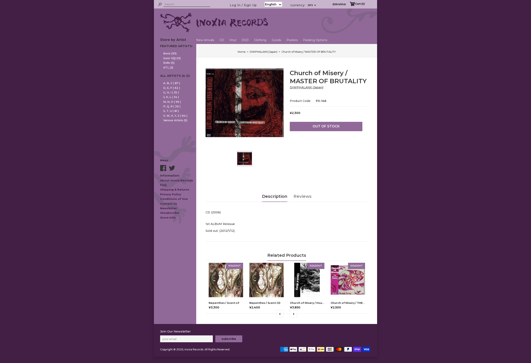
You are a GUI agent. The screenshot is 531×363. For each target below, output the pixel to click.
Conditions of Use (174, 198)
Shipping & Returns (174, 189)
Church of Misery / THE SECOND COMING (359, 302)
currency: (303, 5)
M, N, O (172, 101)
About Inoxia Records (176, 180)
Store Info (168, 217)
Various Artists (175, 120)
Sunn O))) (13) (172, 58)
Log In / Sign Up (243, 5)
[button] (273, 4)
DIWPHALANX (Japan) (306, 87)
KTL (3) (168, 67)
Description (274, 196)
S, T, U (171, 110)
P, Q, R (171, 106)
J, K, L (171, 97)
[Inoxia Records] (214, 31)
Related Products (286, 255)
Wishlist (340, 4)
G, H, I (171, 92)
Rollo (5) (168, 62)
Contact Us (168, 203)
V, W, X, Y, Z (175, 115)
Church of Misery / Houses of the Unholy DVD (321, 302)
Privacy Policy (170, 194)
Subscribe (229, 338)
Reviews (303, 196)
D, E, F (171, 87)
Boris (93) (170, 53)
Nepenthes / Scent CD (264, 302)
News (164, 160)
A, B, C (171, 83)
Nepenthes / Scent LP (224, 302)
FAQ (163, 185)
